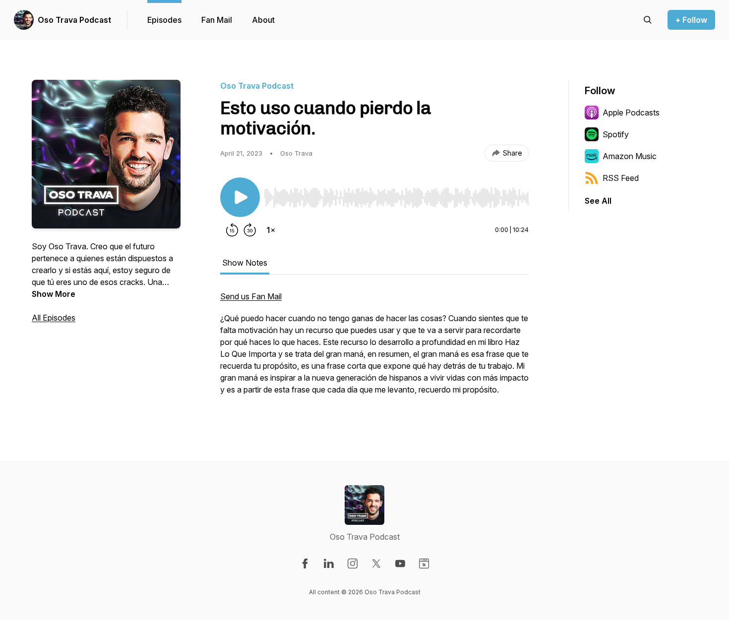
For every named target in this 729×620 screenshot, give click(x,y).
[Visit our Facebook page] (305, 563)
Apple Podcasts (631, 112)
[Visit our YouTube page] (400, 563)
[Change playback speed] (271, 230)
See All (598, 201)
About (263, 20)
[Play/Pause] (240, 197)
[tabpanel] (374, 347)
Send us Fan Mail (251, 296)
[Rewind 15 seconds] (232, 230)
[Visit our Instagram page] (353, 563)
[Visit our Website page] (424, 563)
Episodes (164, 20)
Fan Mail (216, 20)
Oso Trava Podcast (74, 20)
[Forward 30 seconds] (250, 230)
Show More (53, 294)
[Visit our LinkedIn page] (329, 563)
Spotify (616, 134)
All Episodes (53, 318)
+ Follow (691, 20)
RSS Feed (621, 178)
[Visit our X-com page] (376, 563)
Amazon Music (630, 156)
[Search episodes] (648, 20)
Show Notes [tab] (244, 263)
